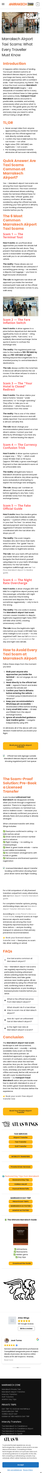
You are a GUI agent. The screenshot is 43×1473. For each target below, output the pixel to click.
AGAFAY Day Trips (9, 1399)
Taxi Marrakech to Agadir (12, 1433)
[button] (37, 4)
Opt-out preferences (14, 1470)
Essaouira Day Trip (21, 1180)
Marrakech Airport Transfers (13, 1392)
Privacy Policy (28, 1470)
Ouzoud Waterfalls (20, 1188)
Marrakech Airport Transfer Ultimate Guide (20, 907)
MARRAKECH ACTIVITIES (21, 1206)
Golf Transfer (21, 1146)
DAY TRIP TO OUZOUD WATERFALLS (16, 1409)
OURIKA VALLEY (20, 1184)
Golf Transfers (8, 1397)
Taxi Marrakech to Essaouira (13, 1431)
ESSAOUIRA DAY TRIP (10, 1411)
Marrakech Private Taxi (11, 1389)
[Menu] (5, 4)
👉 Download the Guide (20, 1263)
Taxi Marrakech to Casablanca (14, 1426)
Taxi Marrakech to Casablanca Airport (17, 1428)
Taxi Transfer (20, 1142)
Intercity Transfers (9, 1394)
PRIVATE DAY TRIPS (21, 1201)
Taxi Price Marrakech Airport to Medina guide (19, 570)
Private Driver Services (20, 1167)
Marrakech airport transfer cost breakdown (20, 637)
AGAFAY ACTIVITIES (20, 1210)
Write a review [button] (26, 1328)
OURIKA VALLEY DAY (9, 1414)
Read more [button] (8, 1360)
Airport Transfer (20, 1137)
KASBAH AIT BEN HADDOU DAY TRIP (15, 1416)
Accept (20, 1465)
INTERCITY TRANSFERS (20, 1156)
